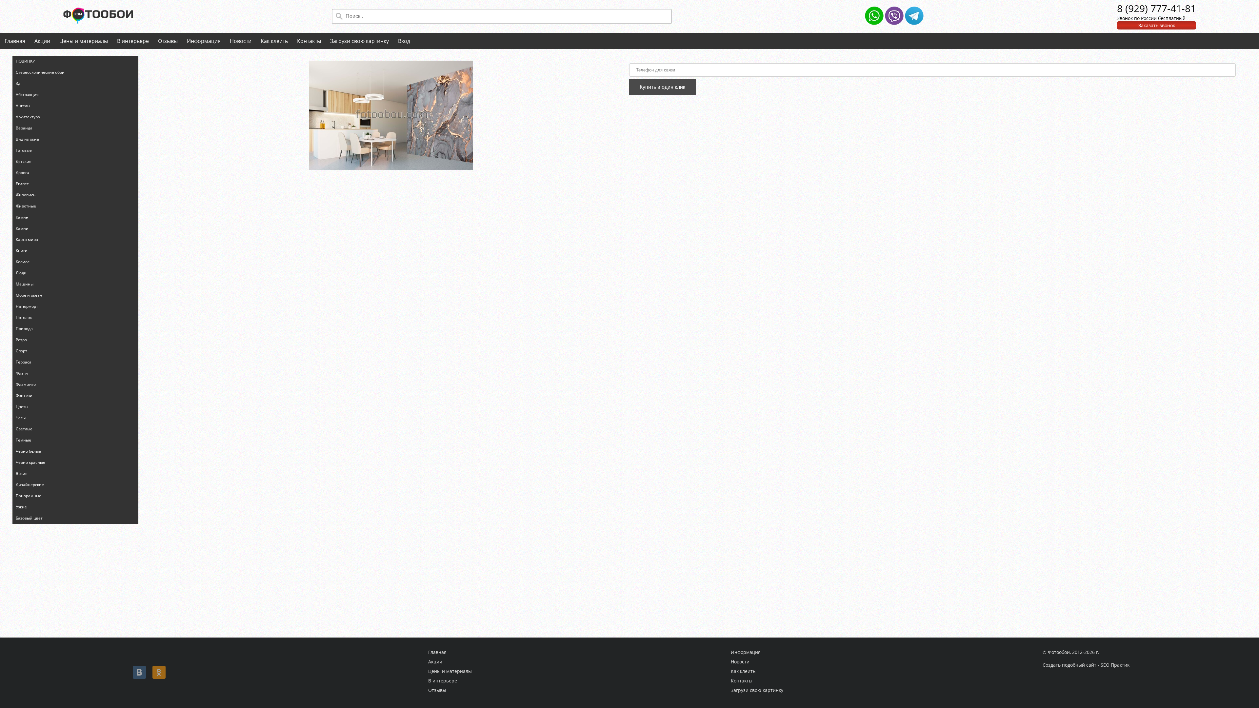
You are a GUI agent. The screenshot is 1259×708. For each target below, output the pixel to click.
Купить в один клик (662, 87)
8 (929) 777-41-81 (1156, 8)
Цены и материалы (83, 41)
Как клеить (274, 41)
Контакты (309, 41)
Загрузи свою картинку (359, 41)
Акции (42, 41)
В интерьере (133, 41)
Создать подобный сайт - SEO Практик (1086, 665)
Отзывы (168, 41)
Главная (15, 41)
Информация (204, 41)
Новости (240, 41)
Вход (404, 41)
